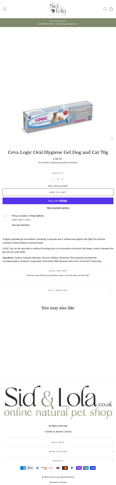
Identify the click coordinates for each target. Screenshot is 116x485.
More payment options (58, 208)
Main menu (58, 442)
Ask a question (58, 290)
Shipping (54, 162)
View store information (21, 225)
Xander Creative (63, 431)
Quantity (58, 173)
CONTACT (58, 461)
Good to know (58, 451)
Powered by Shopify (58, 482)
